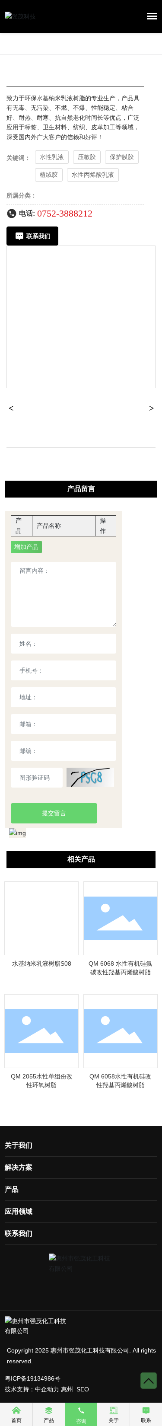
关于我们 (18, 1145)
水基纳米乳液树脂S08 (41, 963)
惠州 (67, 1389)
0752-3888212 (64, 213)
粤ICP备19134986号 (32, 1378)
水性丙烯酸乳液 (93, 174)
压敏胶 (87, 156)
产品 (12, 1189)
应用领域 (18, 1211)
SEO (82, 1389)
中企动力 (47, 1389)
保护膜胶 (122, 156)
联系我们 (18, 1233)
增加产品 (26, 546)
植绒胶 (49, 174)
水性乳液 (52, 156)
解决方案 (18, 1167)
